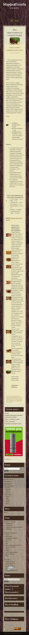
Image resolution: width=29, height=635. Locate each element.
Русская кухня (9, 568)
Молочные (8, 540)
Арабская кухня (10, 561)
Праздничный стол (16, 397)
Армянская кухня (10, 563)
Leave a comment (9, 402)
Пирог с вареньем (10, 421)
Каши (7, 498)
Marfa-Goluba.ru (8, 633)
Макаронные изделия (11, 538)
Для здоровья (8, 484)
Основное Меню (9, 397)
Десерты (8, 493)
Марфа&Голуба (14, 4)
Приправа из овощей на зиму (13, 423)
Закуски (8, 496)
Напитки (8, 502)
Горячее (13, 218)
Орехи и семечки (10, 547)
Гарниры (8, 489)
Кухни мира (7, 559)
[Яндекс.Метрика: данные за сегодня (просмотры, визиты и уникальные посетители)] (9, 630)
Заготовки (8, 495)
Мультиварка (9, 523)
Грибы (7, 534)
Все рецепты (12, 396)
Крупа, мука (9, 536)
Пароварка (9, 529)
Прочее (8, 548)
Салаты (8, 500)
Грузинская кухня (10, 566)
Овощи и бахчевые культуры (13, 545)
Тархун (7, 413)
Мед (19, 396)
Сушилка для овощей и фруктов (14, 527)
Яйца (7, 555)
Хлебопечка (9, 525)
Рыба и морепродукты (12, 552)
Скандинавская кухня (11, 570)
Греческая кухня (10, 565)
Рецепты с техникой (9, 522)
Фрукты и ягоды (10, 554)
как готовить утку (12, 398)
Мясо (7, 541)
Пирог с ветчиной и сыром (12, 419)
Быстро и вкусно (8, 479)
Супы (7, 503)
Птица (21, 397)
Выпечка (8, 487)
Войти (5, 512)
